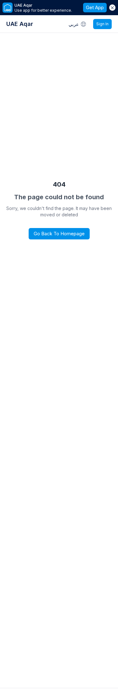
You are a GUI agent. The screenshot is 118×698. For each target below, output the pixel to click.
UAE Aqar (19, 24)
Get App (95, 7)
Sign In (102, 24)
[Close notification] (112, 7)
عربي (74, 24)
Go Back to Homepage (59, 234)
